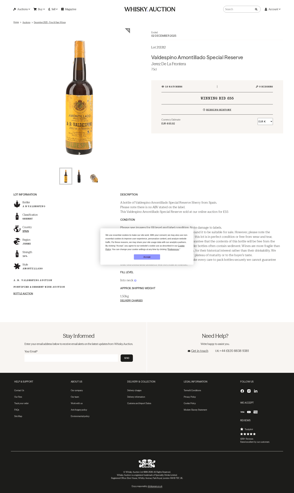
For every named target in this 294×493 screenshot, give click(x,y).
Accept (146, 257)
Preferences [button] (173, 249)
